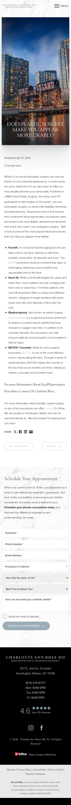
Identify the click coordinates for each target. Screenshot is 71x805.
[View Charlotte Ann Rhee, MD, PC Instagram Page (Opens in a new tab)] (31, 729)
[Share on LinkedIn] (25, 431)
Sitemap (11, 769)
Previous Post (21, 446)
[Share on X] (15, 431)
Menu (64, 6)
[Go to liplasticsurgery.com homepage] (19, 5)
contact (49, 408)
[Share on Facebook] (20, 431)
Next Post (52, 446)
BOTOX (26, 353)
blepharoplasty (17, 318)
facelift (12, 262)
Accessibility (39, 769)
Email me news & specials (24, 616)
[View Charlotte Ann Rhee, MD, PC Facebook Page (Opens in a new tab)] (41, 729)
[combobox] (35, 566)
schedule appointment (24, 626)
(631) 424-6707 (15, 637)
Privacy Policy (24, 769)
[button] (56, 5)
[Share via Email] (31, 432)
